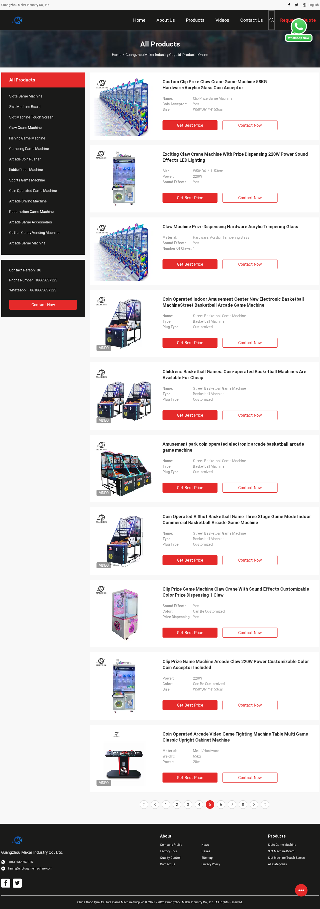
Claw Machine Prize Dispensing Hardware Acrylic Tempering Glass (230, 226)
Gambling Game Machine (29, 149)
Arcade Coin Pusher (25, 159)
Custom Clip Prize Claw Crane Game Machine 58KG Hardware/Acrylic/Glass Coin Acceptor (214, 84)
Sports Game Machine (27, 180)
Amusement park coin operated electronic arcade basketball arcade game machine (233, 447)
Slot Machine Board (24, 107)
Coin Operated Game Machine (33, 191)
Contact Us (167, 864)
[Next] (254, 804)
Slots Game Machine (25, 96)
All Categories (277, 864)
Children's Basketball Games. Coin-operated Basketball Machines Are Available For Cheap (234, 374)
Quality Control (170, 858)
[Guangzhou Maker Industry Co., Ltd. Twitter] (296, 5)
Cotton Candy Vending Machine (34, 233)
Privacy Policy (211, 864)
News (205, 845)
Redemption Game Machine (31, 212)
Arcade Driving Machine (28, 201)
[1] (144, 804)
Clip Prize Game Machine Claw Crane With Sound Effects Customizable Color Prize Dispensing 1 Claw (235, 592)
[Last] (265, 804)
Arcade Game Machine (27, 243)
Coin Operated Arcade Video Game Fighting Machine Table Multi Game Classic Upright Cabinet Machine (235, 737)
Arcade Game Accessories (30, 222)
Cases (206, 851)
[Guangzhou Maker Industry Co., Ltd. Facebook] (289, 5)
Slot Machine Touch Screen (31, 117)
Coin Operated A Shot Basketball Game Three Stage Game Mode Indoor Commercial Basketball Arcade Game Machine (236, 519)
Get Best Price (190, 125)
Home (117, 55)
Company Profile (171, 845)
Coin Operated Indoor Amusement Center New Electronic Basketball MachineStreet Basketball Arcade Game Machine (233, 302)
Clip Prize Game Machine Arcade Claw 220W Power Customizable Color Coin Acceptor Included (235, 664)
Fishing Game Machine (27, 138)
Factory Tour (168, 851)
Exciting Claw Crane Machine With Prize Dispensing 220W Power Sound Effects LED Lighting (235, 157)
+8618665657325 (42, 290)
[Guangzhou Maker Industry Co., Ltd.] (17, 20)
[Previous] (155, 804)
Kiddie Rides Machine (26, 170)
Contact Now (43, 304)
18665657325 (46, 280)
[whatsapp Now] (298, 40)
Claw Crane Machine (25, 128)
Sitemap (207, 858)
